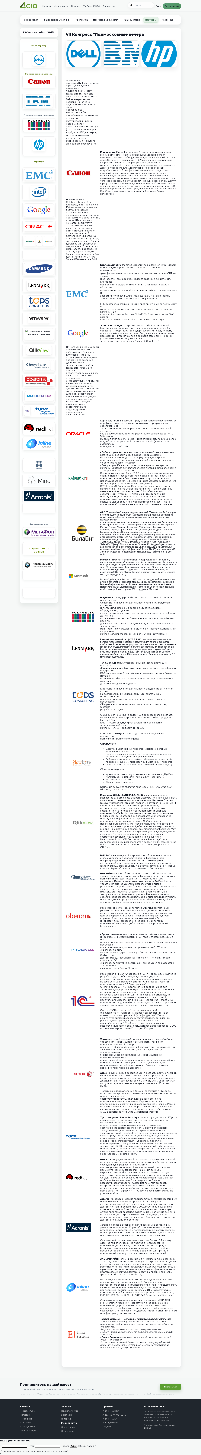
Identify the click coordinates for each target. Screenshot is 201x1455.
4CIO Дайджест (110, 1422)
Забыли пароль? (87, 1446)
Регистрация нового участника (18, 1451)
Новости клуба (27, 1411)
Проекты (75, 6)
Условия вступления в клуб (52, 1451)
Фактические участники (57, 20)
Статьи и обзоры (28, 1430)
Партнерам (109, 6)
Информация (31, 20)
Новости (46, 6)
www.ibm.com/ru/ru (82, 202)
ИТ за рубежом (27, 1426)
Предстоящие (68, 1427)
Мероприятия (61, 6)
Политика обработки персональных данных (161, 1426)
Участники (66, 1415)
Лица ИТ (66, 1406)
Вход (158, 6)
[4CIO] (28, 6)
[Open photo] (83, 53)
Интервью (25, 1415)
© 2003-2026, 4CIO (154, 1406)
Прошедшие (67, 1431)
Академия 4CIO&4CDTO (114, 1415)
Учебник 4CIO (110, 1419)
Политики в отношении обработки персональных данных (102, 1394)
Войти (73, 1446)
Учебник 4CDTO (91, 6)
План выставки (132, 20)
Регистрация (172, 6)
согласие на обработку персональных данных (154, 1394)
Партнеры (150, 20)
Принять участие (69, 1411)
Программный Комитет (105, 20)
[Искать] (131, 5)
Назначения (26, 1419)
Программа (82, 20)
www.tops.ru (128, 663)
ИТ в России (26, 1422)
